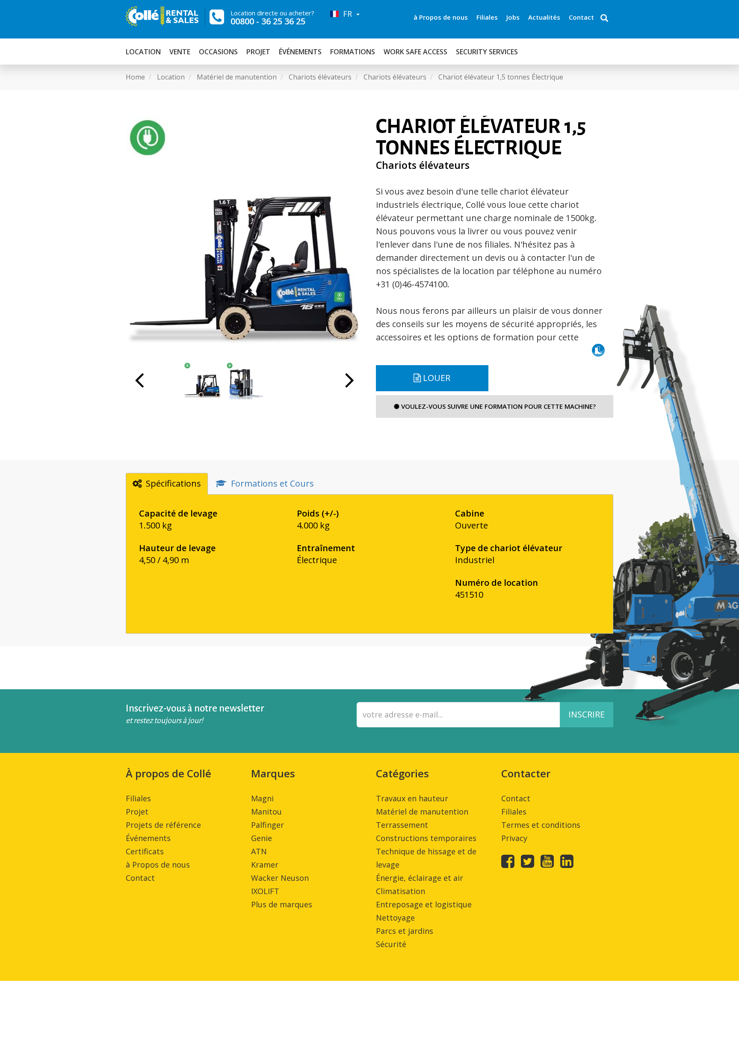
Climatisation (400, 891)
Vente (179, 51)
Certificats (145, 851)
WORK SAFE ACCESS (415, 51)
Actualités (544, 17)
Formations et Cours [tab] (272, 483)
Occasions (218, 51)
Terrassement (402, 825)
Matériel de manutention (422, 811)
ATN (259, 851)
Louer (435, 378)
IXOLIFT (265, 891)
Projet (258, 51)
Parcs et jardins (404, 931)
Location (143, 51)
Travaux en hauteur (412, 798)
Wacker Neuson (280, 878)
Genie (261, 838)
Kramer (264, 864)
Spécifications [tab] (173, 483)
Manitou (266, 811)
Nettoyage (395, 917)
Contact (581, 17)
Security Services (487, 51)
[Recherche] (604, 19)
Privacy (514, 838)
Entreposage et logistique (424, 904)
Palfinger (267, 825)
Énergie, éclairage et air (419, 878)
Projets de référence (163, 825)
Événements (300, 51)
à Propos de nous (441, 17)
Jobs (513, 17)
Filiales (487, 17)
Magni (262, 798)
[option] (244, 234)
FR (346, 14)
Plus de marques (281, 904)
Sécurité (391, 944)
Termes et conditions (540, 825)
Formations (352, 51)
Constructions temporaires (426, 838)
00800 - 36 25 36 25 (268, 21)
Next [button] (350, 384)
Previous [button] (139, 384)
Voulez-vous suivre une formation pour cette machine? (497, 406)
